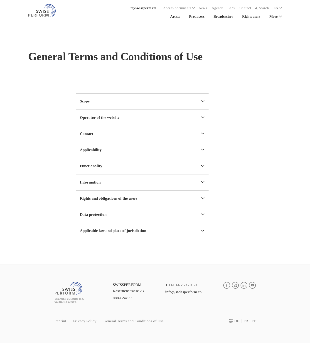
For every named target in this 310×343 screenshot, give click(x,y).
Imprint (60, 321)
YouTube (252, 285)
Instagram (235, 285)
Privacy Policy (84, 321)
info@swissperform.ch (183, 292)
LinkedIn (244, 285)
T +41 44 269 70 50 (181, 285)
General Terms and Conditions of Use (133, 321)
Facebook (226, 285)
